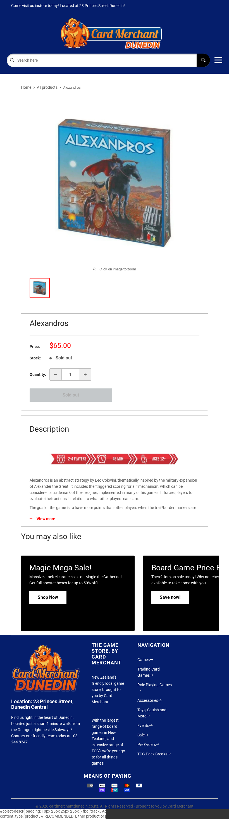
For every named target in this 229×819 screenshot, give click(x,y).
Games (143, 659)
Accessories (147, 700)
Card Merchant (181, 806)
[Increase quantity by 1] (85, 374)
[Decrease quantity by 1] (55, 374)
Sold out (71, 395)
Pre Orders (146, 744)
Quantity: (38, 374)
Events (143, 725)
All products (47, 87)
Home (26, 87)
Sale (141, 735)
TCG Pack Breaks (152, 754)
